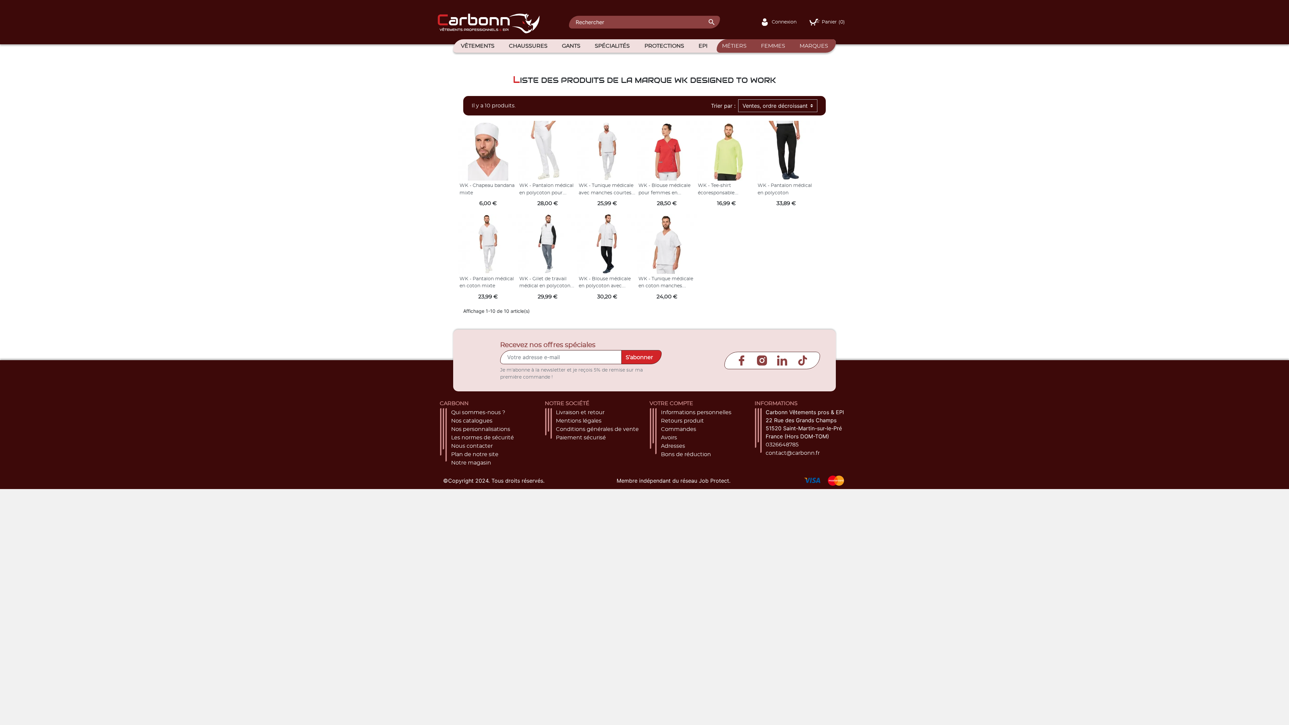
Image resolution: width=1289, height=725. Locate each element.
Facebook (741, 360)
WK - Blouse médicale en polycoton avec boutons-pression (605, 286)
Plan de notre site (474, 454)
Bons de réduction (686, 454)
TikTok (802, 360)
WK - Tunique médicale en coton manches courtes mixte (665, 286)
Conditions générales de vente (597, 429)
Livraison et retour (580, 412)
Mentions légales (579, 421)
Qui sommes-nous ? (478, 412)
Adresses (673, 446)
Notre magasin (471, 463)
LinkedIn (782, 360)
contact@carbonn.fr (793, 453)
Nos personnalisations (480, 429)
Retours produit (682, 421)
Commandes (678, 429)
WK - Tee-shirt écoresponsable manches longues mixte (726, 192)
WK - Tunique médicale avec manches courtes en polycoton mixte (606, 192)
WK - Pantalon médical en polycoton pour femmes (546, 192)
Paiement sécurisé (581, 437)
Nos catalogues (471, 421)
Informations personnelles (696, 412)
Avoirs (669, 437)
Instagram (762, 360)
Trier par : (723, 105)
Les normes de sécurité (482, 437)
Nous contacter (472, 446)
